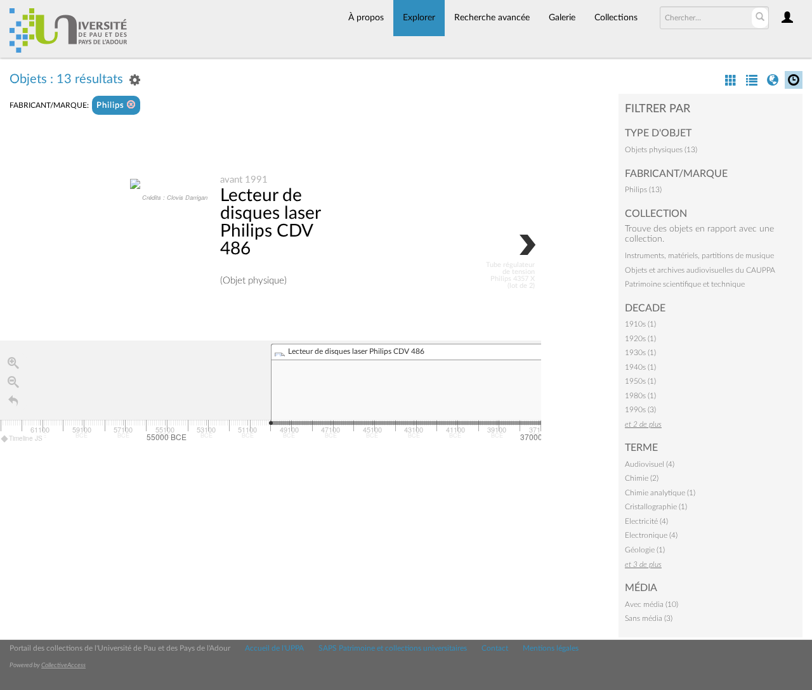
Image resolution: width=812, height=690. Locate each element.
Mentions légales (551, 648)
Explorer (419, 17)
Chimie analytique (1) (660, 493)
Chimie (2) (641, 478)
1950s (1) (640, 381)
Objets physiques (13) (661, 149)
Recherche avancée (492, 17)
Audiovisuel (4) (649, 464)
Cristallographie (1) (656, 507)
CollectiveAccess (63, 665)
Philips (111, 105)
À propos (366, 17)
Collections (616, 17)
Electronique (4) (651, 535)
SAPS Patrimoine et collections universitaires (392, 648)
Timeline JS (26, 438)
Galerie (562, 17)
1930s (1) (640, 352)
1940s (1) (640, 367)
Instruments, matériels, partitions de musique (699, 255)
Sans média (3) (648, 618)
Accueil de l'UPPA (274, 648)
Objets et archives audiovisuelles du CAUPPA (700, 270)
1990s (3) (640, 409)
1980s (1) (640, 396)
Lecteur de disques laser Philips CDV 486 (270, 221)
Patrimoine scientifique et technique (685, 284)
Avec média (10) (651, 604)
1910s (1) (640, 324)
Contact (494, 648)
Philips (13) (643, 189)
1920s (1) (640, 338)
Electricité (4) (646, 521)
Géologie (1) (645, 550)
